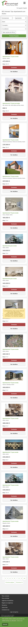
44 (24, 578)
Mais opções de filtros (9, 32)
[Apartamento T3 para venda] (14, 47)
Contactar (14, 67)
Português (19, 8)
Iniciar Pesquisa (14, 35)
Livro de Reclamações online (7, 616)
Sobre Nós (5, 607)
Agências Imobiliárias (7, 600)
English (25, 8)
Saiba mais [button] (20, 620)
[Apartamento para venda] (14, 238)
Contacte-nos (5, 609)
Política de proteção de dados (7, 615)
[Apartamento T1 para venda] (14, 305)
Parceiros (4, 605)
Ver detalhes (14, 71)
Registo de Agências (7, 603)
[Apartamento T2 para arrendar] (14, 89)
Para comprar (5, 596)
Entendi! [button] (5, 624)
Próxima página (10, 582)
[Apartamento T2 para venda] (14, 204)
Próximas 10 (19, 582)
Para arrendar (5, 598)
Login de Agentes (14, 612)
